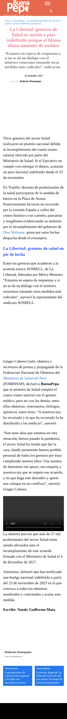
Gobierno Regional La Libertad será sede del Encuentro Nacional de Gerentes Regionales (49, 677)
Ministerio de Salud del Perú (24, 378)
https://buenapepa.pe (13, 656)
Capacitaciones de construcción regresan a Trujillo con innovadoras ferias (17, 677)
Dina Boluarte (13, 232)
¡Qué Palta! (18, 20)
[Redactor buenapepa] (7, 81)
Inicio (7, 20)
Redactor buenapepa (30, 81)
